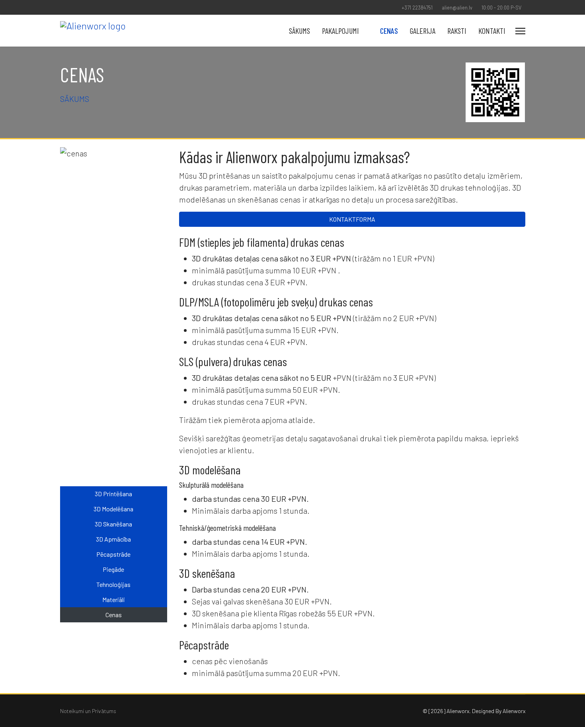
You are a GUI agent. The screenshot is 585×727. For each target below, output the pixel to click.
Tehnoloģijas (113, 584)
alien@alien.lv (457, 7)
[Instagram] (74, 7)
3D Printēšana (113, 493)
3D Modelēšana (113, 509)
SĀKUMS (299, 30)
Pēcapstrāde (113, 554)
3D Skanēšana (113, 524)
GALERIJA (422, 30)
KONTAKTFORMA (352, 219)
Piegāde (113, 569)
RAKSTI (456, 30)
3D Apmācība (113, 539)
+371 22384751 (417, 7)
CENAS (389, 30)
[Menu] (520, 31)
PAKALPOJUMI (340, 30)
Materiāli (113, 599)
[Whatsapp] (87, 7)
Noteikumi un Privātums (88, 711)
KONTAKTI (491, 30)
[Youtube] (62, 7)
